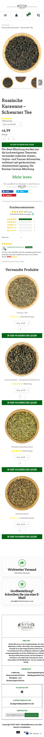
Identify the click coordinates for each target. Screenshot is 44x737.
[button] (7, 118)
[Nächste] (40, 82)
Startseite (6, 25)
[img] (7, 244)
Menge (5, 134)
